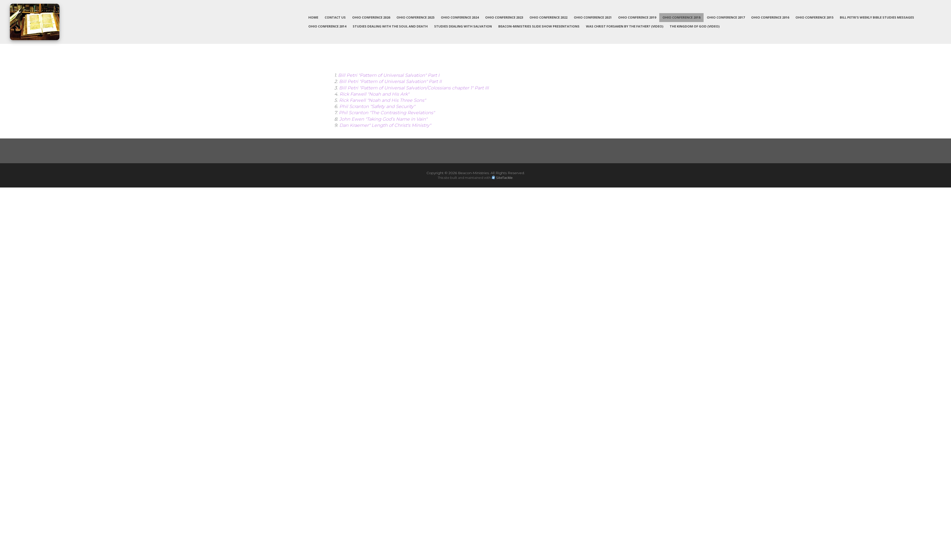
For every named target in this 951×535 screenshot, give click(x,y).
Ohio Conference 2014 (327, 26)
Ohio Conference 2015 (814, 17)
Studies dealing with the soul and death (390, 26)
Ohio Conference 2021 (593, 17)
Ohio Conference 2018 (681, 17)
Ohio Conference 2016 (770, 17)
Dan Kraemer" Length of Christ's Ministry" (385, 125)
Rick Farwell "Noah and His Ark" (374, 94)
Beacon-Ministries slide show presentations (539, 26)
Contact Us (335, 17)
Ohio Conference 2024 (460, 17)
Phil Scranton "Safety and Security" (377, 106)
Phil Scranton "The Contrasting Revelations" (387, 112)
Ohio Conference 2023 (504, 17)
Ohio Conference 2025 (415, 17)
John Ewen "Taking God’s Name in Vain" (383, 119)
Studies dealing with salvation (463, 26)
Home (313, 17)
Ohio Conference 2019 (637, 17)
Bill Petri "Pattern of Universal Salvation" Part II (391, 81)
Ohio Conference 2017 (726, 17)
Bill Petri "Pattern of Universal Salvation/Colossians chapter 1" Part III (414, 88)
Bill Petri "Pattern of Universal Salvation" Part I (389, 75)
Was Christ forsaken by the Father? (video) (624, 26)
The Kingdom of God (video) (694, 26)
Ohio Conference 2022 (548, 17)
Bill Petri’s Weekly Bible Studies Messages (877, 17)
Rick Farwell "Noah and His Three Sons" (382, 100)
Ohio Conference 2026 (371, 17)
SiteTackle (504, 178)
